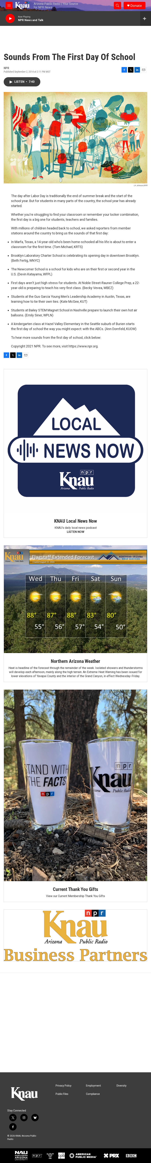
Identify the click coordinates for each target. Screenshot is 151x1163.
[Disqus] (75, 1022)
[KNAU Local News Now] (75, 441)
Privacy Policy (63, 1085)
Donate (136, 6)
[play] (10, 18)
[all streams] (145, 18)
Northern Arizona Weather (75, 661)
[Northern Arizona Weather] (75, 599)
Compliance (93, 1094)
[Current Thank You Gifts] (75, 785)
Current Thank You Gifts (75, 889)
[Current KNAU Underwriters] (75, 935)
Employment (93, 1085)
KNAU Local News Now (75, 521)
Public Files (62, 1094)
